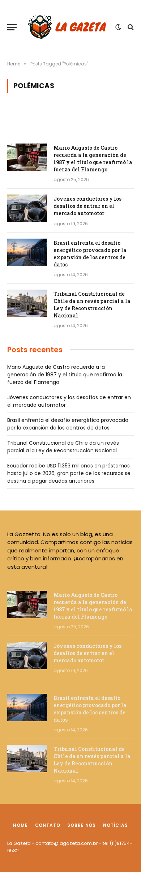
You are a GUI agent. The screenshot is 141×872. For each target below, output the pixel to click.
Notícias (115, 825)
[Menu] (12, 27)
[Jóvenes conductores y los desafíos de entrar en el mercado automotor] (27, 208)
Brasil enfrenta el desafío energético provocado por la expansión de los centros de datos (90, 253)
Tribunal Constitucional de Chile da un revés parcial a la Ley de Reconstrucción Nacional (92, 304)
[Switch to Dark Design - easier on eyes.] (118, 27)
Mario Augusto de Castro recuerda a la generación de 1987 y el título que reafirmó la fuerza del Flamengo (93, 158)
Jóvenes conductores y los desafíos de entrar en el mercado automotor (87, 206)
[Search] (130, 27)
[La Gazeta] (67, 27)
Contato (47, 825)
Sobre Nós (81, 825)
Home (20, 825)
